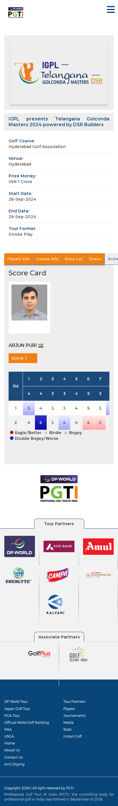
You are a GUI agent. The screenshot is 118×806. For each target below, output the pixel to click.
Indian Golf (72, 736)
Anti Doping (14, 764)
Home (9, 743)
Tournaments (74, 715)
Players (69, 709)
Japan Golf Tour (17, 709)
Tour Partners (74, 701)
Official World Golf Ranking (26, 722)
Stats (67, 729)
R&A (8, 729)
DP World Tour (15, 701)
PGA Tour (12, 715)
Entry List (74, 258)
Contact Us (13, 757)
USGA (9, 736)
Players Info (18, 258)
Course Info (47, 258)
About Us (12, 750)
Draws (95, 258)
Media (68, 722)
